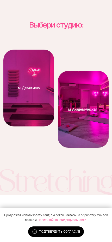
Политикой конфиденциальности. (62, 220)
